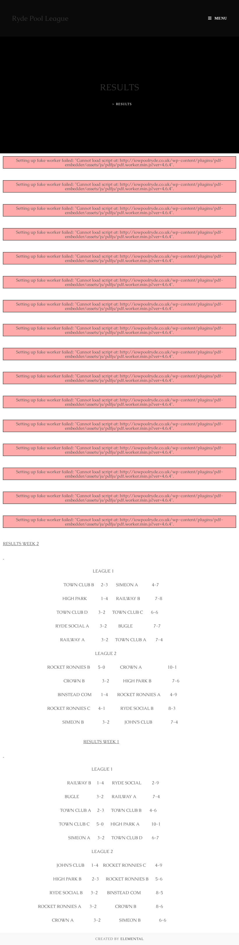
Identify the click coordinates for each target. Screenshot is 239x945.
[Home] (109, 104)
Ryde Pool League (40, 18)
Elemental (132, 939)
